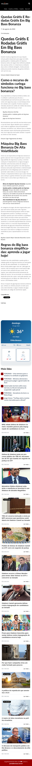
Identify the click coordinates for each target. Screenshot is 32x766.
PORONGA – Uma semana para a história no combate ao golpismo (16, 375)
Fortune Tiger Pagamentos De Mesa (11, 138)
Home (5, 9)
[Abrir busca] (29, 3)
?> (6, 415)
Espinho (22, 9)
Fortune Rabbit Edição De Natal (10, 75)
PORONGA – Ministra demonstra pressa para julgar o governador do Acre (16, 381)
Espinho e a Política (13, 9)
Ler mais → (27, 432)
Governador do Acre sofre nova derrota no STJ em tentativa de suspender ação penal (15, 388)
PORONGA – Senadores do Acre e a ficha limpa (16, 394)
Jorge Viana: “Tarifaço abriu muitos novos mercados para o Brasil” (16, 399)
